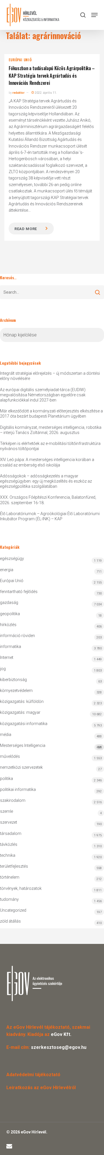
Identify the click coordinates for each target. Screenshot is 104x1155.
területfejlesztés (14, 866)
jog (3, 668)
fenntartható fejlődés (19, 591)
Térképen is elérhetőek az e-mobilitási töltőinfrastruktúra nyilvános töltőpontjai (50, 446)
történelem (9, 877)
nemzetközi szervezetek (21, 767)
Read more (25, 229)
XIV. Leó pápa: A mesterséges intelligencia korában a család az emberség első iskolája (47, 462)
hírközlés (8, 624)
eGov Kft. (61, 1034)
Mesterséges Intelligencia (51, 746)
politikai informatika (18, 789)
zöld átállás (10, 921)
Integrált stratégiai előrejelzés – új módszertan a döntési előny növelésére (50, 376)
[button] (94, 15)
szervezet (8, 822)
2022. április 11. (45, 92)
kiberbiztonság (13, 679)
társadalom (10, 833)
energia (6, 569)
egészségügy (12, 558)
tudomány (9, 899)
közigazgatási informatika (23, 723)
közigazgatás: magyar (20, 712)
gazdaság (9, 602)
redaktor (18, 92)
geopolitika (10, 613)
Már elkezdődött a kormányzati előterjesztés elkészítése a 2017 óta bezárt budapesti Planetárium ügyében (51, 413)
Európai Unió (20, 60)
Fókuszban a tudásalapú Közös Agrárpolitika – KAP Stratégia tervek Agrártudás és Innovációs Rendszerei (52, 75)
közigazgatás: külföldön (22, 701)
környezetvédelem (16, 690)
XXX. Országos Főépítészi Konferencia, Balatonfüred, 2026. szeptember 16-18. (48, 500)
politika (6, 778)
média (5, 734)
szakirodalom (12, 800)
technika (7, 855)
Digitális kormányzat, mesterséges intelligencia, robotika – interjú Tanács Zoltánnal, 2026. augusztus (50, 430)
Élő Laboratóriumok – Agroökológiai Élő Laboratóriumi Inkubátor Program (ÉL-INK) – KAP (50, 516)
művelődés (10, 756)
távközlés (8, 844)
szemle (6, 811)
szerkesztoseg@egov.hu (58, 1047)
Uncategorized (13, 910)
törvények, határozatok (21, 888)
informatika (10, 646)
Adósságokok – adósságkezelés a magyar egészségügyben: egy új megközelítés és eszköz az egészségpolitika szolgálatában (46, 481)
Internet (6, 657)
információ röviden (17, 635)
